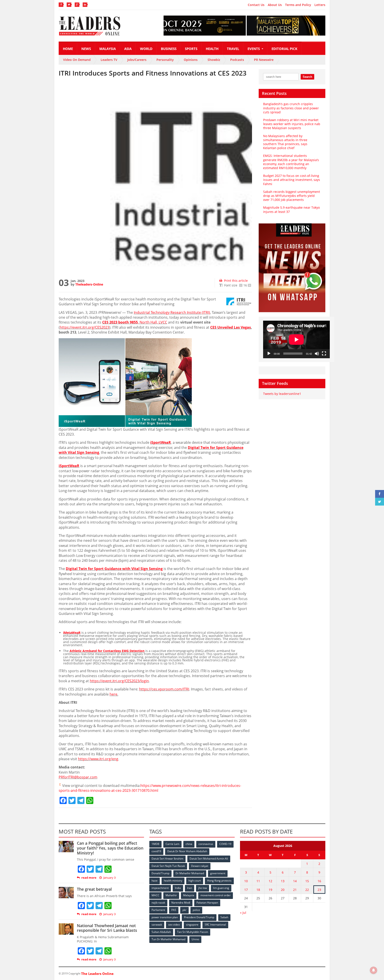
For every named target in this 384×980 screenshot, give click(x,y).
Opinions (191, 60)
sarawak (157, 924)
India (178, 888)
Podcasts (237, 60)
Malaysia (107, 48)
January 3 (109, 877)
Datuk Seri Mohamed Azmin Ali (209, 858)
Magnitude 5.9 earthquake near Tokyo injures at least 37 (291, 209)
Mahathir (171, 895)
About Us (275, 4)
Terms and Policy (298, 4)
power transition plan (165, 917)
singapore (192, 924)
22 (307, 890)
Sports (191, 48)
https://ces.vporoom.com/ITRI (164, 689)
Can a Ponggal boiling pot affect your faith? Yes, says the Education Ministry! (110, 847)
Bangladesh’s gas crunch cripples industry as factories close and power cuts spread (291, 108)
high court (194, 880)
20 (282, 890)
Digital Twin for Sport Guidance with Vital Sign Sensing (114, 568)
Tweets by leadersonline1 (282, 394)
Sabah (224, 917)
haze (155, 880)
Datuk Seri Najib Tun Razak (168, 866)
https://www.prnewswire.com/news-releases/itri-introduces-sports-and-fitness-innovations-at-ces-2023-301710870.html (150, 788)
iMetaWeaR (71, 632)
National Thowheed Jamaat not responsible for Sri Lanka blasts (107, 928)
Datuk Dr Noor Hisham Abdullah (187, 851)
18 (258, 890)
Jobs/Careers (136, 60)
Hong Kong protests (219, 880)
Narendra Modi (180, 902)
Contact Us (256, 4)
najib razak (158, 902)
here (113, 694)
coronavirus (205, 844)
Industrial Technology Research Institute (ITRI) (172, 312)
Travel (233, 48)
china (189, 844)
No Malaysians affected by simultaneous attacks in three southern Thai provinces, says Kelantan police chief (285, 142)
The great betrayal (94, 889)
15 (307, 881)
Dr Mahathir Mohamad (190, 873)
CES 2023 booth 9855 (120, 322)
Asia (128, 48)
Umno (195, 939)
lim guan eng (221, 888)
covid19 (156, 851)
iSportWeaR (160, 442)
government (217, 873)
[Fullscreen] (324, 353)
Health (212, 48)
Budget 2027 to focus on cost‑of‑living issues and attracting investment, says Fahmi (291, 180)
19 (270, 890)
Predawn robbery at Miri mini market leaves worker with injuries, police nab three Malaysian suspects (291, 124)
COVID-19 (225, 844)
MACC (155, 895)
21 (295, 890)
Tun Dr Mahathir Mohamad (168, 939)
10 (246, 881)
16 (319, 881)
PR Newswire (264, 60)
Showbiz (214, 60)
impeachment (160, 888)
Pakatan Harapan (207, 902)
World (146, 48)
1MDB (155, 844)
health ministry (173, 880)
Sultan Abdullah (161, 932)
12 (270, 881)
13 (282, 881)
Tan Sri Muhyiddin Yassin (192, 932)
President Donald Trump (199, 917)
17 (246, 890)
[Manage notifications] (373, 970)
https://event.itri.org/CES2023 (84, 327)
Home (68, 48)
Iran (189, 888)
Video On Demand (77, 60)
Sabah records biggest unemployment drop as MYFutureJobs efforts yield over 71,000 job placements (291, 196)
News (86, 48)
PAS (173, 910)
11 (258, 881)
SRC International (215, 924)
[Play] (269, 353)
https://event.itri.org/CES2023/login (119, 680)
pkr (184, 910)
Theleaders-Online (89, 284)
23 (319, 890)
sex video (174, 924)
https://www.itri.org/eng (98, 758)
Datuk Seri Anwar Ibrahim (167, 858)
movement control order (215, 895)
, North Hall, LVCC (152, 322)
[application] (296, 339)
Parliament (158, 910)
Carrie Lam (172, 844)
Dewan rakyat (199, 866)
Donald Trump (160, 873)
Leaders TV (109, 60)
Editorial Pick (284, 48)
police (196, 910)
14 (295, 881)
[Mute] (317, 353)
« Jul (243, 912)
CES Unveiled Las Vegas (230, 327)
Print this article (236, 280)
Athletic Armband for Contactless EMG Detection (107, 651)
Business (168, 48)
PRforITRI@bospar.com (78, 777)
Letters (319, 4)
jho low (202, 888)
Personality (165, 60)
